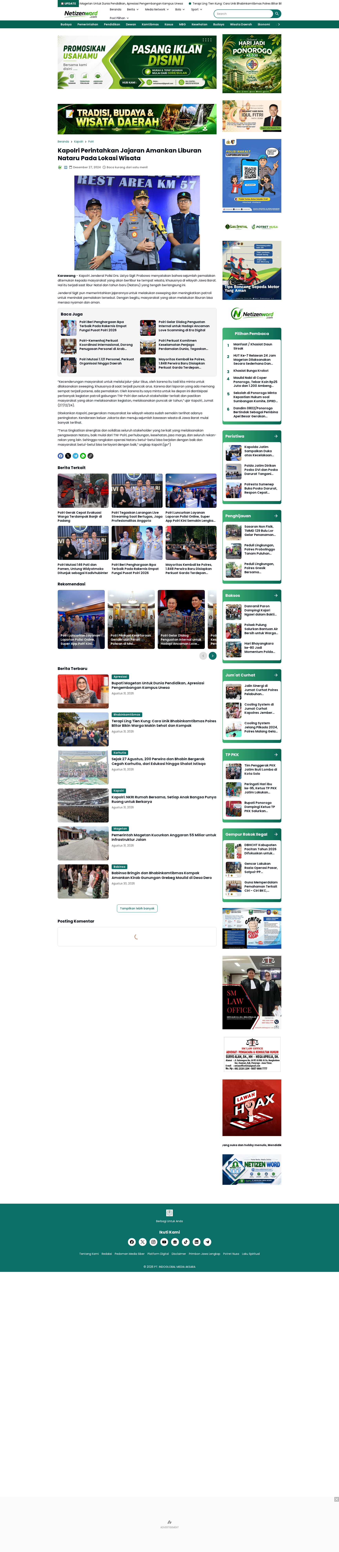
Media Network (155, 9)
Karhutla (120, 753)
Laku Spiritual (251, 1254)
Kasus (169, 24)
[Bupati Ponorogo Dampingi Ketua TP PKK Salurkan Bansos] (233, 809)
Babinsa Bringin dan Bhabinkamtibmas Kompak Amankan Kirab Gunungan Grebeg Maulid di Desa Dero (162, 875)
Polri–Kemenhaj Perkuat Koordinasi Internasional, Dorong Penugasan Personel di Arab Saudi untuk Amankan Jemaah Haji (106, 345)
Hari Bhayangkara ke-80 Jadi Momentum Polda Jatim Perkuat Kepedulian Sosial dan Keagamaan (258, 648)
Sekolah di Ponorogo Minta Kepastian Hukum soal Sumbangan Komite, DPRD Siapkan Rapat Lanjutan (255, 397)
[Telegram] (75, 456)
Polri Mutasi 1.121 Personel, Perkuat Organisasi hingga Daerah (106, 361)
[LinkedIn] (196, 1242)
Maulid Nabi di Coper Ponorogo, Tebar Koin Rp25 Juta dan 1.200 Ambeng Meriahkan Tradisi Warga (255, 382)
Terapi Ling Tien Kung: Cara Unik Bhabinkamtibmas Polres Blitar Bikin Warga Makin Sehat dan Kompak (158, 4)
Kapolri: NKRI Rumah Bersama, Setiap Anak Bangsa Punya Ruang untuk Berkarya (164, 799)
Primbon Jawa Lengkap (204, 1254)
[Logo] (169, 1213)
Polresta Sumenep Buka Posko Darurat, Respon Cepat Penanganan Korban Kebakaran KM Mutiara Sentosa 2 (261, 488)
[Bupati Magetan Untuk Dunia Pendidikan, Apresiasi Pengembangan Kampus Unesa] (83, 691)
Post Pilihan (117, 18)
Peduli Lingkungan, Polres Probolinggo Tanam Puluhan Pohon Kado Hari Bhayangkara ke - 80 (259, 549)
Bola (178, 9)
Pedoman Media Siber (130, 1254)
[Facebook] (61, 456)
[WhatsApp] (83, 456)
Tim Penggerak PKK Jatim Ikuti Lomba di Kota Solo (260, 770)
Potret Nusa (231, 1254)
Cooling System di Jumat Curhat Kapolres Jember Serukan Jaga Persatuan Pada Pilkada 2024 (259, 709)
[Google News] (175, 1242)
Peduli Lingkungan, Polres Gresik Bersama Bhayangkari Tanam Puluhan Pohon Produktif (260, 568)
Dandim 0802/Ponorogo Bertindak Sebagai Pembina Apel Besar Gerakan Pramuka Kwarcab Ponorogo (255, 412)
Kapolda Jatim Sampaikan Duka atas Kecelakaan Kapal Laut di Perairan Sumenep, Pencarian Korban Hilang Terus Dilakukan (259, 451)
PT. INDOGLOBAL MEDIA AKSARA (174, 1267)
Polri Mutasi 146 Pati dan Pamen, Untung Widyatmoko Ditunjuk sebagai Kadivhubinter (83, 569)
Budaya (66, 24)
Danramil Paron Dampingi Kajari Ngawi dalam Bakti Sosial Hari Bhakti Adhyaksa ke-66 (259, 610)
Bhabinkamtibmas (127, 715)
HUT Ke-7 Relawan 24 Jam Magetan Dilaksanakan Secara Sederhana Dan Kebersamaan (254, 360)
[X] (68, 456)
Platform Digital (158, 1254)
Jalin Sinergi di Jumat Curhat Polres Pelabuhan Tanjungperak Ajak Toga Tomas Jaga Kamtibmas (261, 690)
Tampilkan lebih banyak (137, 908)
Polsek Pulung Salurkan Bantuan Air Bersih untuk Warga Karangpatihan (261, 629)
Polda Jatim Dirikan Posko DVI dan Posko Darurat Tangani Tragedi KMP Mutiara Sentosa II (261, 470)
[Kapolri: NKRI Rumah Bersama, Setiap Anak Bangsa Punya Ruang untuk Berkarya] (83, 805)
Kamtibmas (150, 24)
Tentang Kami (89, 1254)
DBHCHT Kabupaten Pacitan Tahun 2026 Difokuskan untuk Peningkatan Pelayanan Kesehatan (260, 849)
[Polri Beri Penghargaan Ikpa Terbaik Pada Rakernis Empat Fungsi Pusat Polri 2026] (69, 328)
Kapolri (119, 791)
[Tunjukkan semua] (276, 436)
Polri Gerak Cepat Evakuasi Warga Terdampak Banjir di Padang (80, 517)
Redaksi (107, 1254)
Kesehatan (199, 24)
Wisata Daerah (241, 24)
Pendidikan (112, 24)
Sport (195, 9)
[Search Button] (277, 14)
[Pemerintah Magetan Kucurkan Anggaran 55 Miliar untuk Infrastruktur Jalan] (83, 843)
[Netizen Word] (81, 14)
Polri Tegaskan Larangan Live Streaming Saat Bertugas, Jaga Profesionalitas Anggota (137, 517)
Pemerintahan (87, 24)
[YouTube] (164, 1242)
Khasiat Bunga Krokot (251, 371)
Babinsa (119, 867)
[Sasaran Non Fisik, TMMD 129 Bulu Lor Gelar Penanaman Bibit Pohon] (233, 532)
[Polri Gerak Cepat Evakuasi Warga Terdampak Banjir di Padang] (83, 491)
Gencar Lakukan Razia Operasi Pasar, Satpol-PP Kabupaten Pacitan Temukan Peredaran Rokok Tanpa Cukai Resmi (261, 868)
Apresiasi (120, 677)
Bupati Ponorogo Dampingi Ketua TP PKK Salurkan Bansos (259, 807)
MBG (182, 24)
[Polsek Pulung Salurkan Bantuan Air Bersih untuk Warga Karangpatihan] (233, 631)
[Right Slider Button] (277, 24)
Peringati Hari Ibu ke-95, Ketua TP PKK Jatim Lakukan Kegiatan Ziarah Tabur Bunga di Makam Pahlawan (260, 788)
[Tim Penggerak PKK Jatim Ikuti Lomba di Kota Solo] (233, 771)
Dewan (131, 24)
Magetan (120, 829)
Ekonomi (264, 24)
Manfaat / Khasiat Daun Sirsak (252, 346)
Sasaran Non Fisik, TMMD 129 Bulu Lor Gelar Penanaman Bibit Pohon (258, 531)
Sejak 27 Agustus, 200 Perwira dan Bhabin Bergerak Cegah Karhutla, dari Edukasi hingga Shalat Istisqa (159, 761)
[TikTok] (186, 1242)
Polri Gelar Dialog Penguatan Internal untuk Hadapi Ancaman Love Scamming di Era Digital (184, 326)
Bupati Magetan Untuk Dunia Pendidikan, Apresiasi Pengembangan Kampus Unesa (158, 685)
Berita (131, 9)
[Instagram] (153, 1242)
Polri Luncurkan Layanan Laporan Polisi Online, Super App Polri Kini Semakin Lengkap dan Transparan (190, 517)
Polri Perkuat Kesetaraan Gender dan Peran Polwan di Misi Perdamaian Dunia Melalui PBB (131, 640)
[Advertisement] (169, 1524)
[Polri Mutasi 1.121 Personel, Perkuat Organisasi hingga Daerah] (69, 365)
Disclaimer (179, 1254)
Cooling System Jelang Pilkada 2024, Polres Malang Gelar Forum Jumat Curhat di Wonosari (261, 727)
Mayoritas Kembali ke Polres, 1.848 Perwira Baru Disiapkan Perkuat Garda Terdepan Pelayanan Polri (182, 363)
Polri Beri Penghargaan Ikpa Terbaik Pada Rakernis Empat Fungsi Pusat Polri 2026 (103, 326)
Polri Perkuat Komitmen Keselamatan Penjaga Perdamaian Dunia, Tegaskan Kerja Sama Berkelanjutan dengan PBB (186, 345)
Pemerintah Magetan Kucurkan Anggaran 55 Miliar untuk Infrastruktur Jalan (164, 837)
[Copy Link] (90, 456)
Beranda (115, 9)
